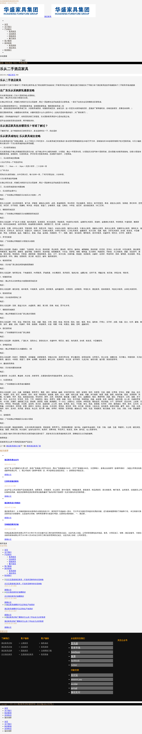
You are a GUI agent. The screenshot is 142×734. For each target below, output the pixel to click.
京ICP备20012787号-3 (44, 704)
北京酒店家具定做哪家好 (14, 596)
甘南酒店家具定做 (11, 524)
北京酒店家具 (4, 1)
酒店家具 (47, 17)
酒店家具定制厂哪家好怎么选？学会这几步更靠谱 (23, 621)
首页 (2, 63)
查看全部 (3, 631)
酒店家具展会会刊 (11, 460)
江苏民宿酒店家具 (11, 481)
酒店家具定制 (14, 1)
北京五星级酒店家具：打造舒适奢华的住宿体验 (23, 584)
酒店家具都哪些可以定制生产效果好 (18, 609)
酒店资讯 (8, 63)
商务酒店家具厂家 (34, 446)
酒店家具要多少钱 (13, 446)
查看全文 (8, 475)
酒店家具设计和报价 (12, 503)
